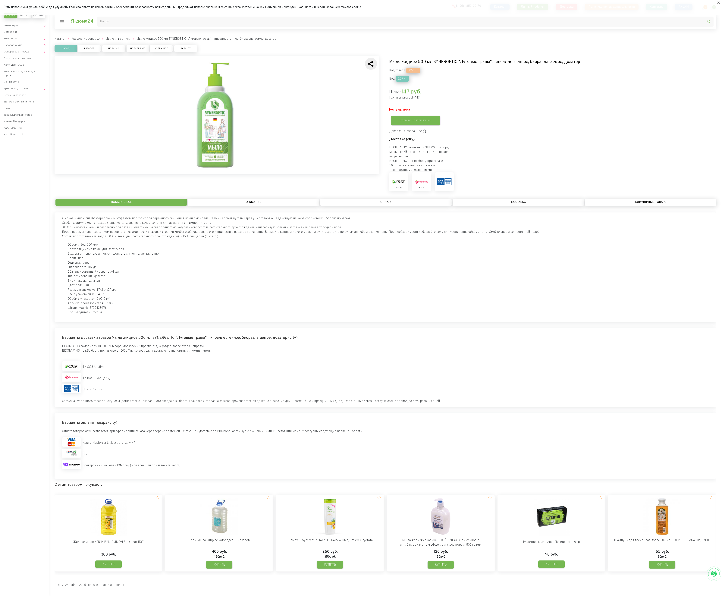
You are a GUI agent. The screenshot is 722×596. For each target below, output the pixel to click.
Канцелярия (11, 25)
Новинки (113, 48)
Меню (24, 15)
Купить (109, 564)
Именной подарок (15, 121)
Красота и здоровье (16, 88)
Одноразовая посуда (17, 51)
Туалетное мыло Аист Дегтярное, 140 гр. (551, 542)
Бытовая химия (13, 45)
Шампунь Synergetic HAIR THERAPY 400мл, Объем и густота (330, 540)
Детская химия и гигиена (19, 101)
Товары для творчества (18, 115)
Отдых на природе (15, 95)
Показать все (121, 202)
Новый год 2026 (13, 134)
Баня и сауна (12, 82)
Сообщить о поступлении (415, 120)
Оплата (385, 202)
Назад (66, 48)
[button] (408, 131)
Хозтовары (10, 38)
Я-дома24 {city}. (66, 585)
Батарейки (10, 32)
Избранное (161, 48)
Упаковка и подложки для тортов (19, 73)
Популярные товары (650, 202)
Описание (253, 202)
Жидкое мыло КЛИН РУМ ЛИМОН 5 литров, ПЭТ (108, 542)
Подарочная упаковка (17, 58)
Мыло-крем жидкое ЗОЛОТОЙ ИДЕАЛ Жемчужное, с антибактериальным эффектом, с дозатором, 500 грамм (440, 542)
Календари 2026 (14, 65)
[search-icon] (709, 22)
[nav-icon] (62, 21)
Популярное (137, 48)
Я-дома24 (82, 21)
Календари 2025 (14, 128)
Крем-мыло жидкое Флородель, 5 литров (219, 540)
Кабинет (185, 48)
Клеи (7, 108)
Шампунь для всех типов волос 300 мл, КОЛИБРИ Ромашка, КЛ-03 (662, 540)
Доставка (518, 202)
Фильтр (38, 15)
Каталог (10, 15)
